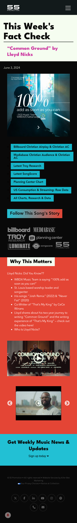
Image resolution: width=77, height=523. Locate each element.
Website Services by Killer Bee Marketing (52, 479)
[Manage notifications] (8, 515)
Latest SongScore (25, 174)
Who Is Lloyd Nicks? (27, 329)
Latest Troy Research (27, 166)
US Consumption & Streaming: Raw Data (41, 190)
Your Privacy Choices (30, 483)
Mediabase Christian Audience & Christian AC (42, 156)
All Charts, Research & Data (32, 198)
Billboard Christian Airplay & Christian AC (41, 147)
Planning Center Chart (28, 182)
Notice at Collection (50, 483)
